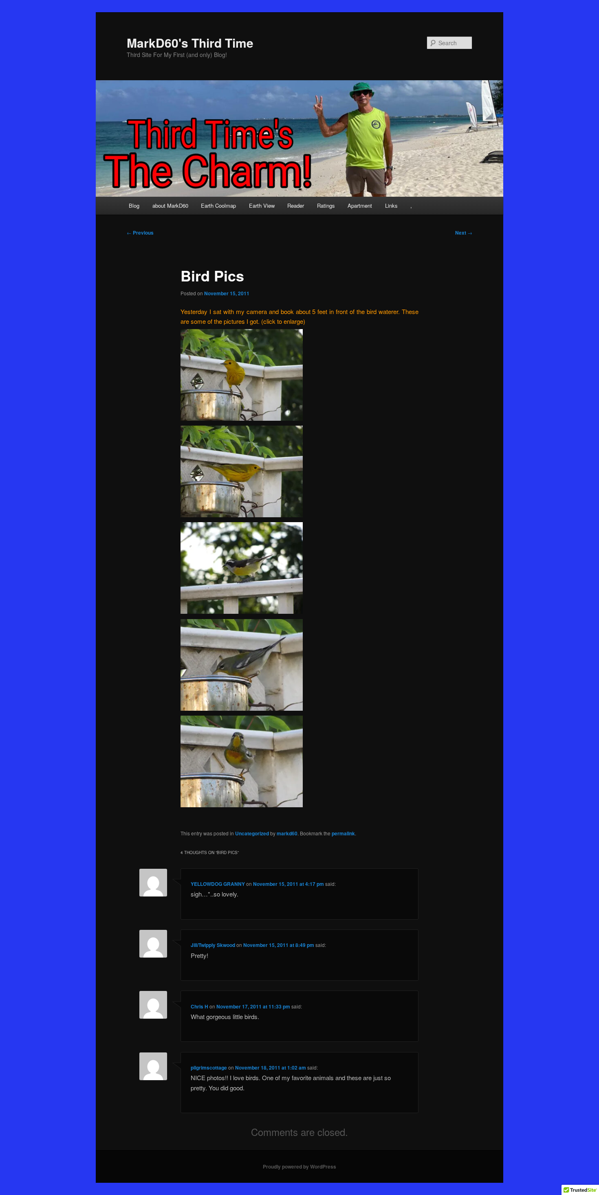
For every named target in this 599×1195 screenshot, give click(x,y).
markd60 (287, 833)
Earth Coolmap (218, 205)
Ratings (326, 205)
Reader (295, 205)
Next (463, 232)
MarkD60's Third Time (190, 42)
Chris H (199, 1006)
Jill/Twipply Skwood (213, 945)
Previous (140, 232)
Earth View (262, 205)
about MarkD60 (170, 205)
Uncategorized (252, 833)
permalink (343, 833)
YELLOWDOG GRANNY (218, 883)
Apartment (360, 205)
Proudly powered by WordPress (299, 1166)
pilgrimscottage (209, 1067)
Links (391, 205)
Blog (134, 205)
